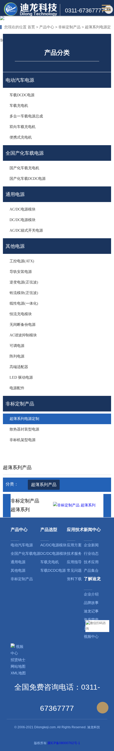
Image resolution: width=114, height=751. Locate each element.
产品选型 (48, 529)
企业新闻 (91, 545)
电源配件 (17, 388)
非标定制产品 (69, 27)
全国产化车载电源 (25, 553)
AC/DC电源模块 (23, 209)
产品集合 (91, 570)
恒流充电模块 (21, 314)
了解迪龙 (92, 578)
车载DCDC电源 (22, 95)
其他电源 (18, 570)
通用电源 (18, 562)
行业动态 (91, 553)
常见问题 (74, 570)
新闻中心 (92, 529)
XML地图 (18, 673)
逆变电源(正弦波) (24, 282)
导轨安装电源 (21, 272)
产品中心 (46, 27)
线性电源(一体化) (24, 303)
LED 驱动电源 (21, 377)
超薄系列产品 (43, 484)
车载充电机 (19, 106)
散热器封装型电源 (24, 429)
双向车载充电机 (23, 127)
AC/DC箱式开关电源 (26, 230)
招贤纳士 (18, 660)
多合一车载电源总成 (26, 116)
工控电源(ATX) (22, 261)
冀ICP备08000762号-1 (63, 743)
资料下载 (74, 579)
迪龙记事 (91, 611)
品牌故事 (91, 603)
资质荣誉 (91, 619)
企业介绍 (91, 594)
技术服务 (74, 553)
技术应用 (91, 562)
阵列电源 (17, 356)
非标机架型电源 (23, 440)
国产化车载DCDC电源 (28, 179)
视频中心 (91, 636)
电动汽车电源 (22, 545)
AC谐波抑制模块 (23, 335)
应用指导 (74, 562)
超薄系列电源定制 (24, 419)
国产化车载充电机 (24, 168)
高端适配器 (19, 367)
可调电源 (17, 346)
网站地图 (18, 666)
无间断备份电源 (23, 325)
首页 (31, 27)
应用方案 (74, 545)
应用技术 (75, 529)
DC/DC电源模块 (23, 220)
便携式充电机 (21, 137)
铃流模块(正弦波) (24, 293)
